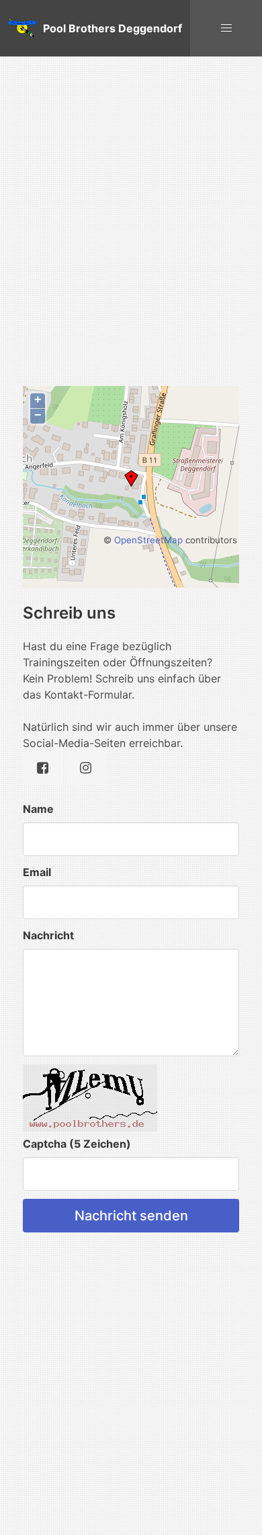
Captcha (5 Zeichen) (77, 1143)
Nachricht (48, 935)
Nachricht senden (131, 1216)
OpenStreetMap (148, 540)
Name (38, 809)
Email (37, 872)
